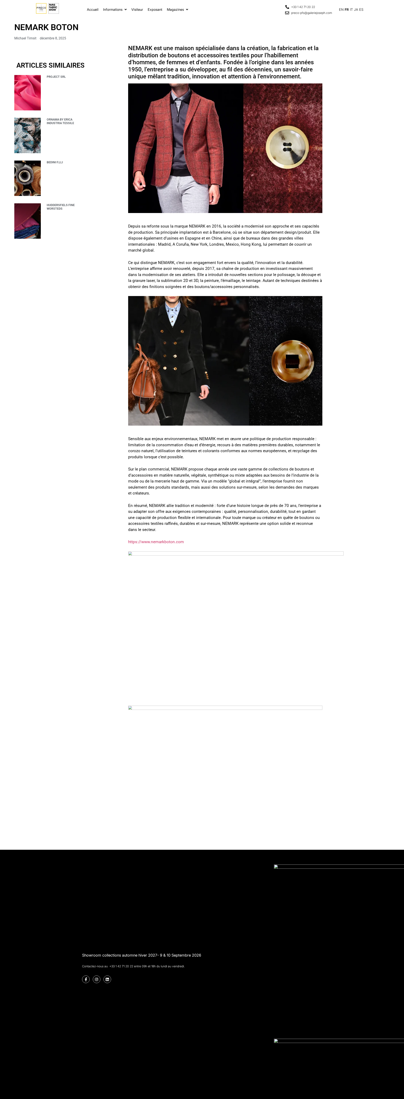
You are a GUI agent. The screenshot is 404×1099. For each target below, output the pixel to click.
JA (356, 9)
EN (341, 9)
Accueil (92, 9)
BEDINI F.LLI (55, 162)
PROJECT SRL (56, 76)
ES (361, 9)
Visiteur (137, 9)
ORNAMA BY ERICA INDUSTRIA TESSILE (60, 121)
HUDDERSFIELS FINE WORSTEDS (61, 206)
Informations (112, 9)
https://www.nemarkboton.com (156, 541)
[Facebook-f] (86, 979)
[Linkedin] (107, 979)
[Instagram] (96, 979)
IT (351, 9)
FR (347, 9)
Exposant (155, 9)
